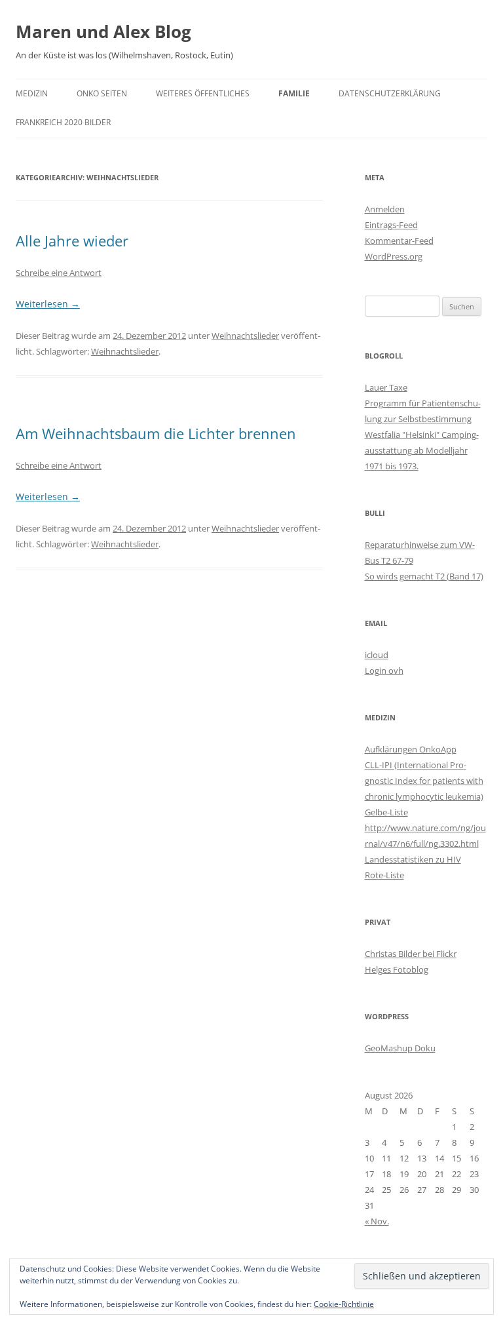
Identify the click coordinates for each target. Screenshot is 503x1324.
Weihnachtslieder (245, 335)
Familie (294, 93)
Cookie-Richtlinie (344, 1304)
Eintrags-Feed (391, 225)
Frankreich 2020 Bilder (63, 122)
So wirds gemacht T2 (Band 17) (424, 576)
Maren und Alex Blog (103, 31)
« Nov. (377, 1221)
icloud (376, 655)
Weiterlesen (48, 304)
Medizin (32, 93)
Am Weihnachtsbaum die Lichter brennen (156, 433)
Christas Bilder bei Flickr (410, 954)
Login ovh (384, 670)
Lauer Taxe (386, 387)
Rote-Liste (384, 875)
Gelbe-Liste (386, 812)
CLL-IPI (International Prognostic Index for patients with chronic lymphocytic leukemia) (424, 780)
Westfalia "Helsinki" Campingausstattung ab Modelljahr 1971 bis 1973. (422, 450)
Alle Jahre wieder (72, 240)
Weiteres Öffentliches (203, 93)
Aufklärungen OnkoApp (410, 749)
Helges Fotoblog (396, 969)
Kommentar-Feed (399, 240)
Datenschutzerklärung (390, 93)
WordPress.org (393, 256)
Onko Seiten (102, 93)
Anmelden (385, 209)
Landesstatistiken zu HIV (413, 859)
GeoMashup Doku (400, 1048)
